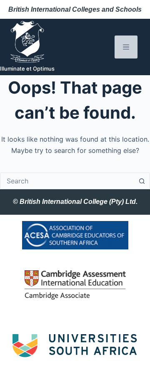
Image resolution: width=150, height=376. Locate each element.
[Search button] (142, 181)
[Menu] (126, 47)
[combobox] (67, 181)
